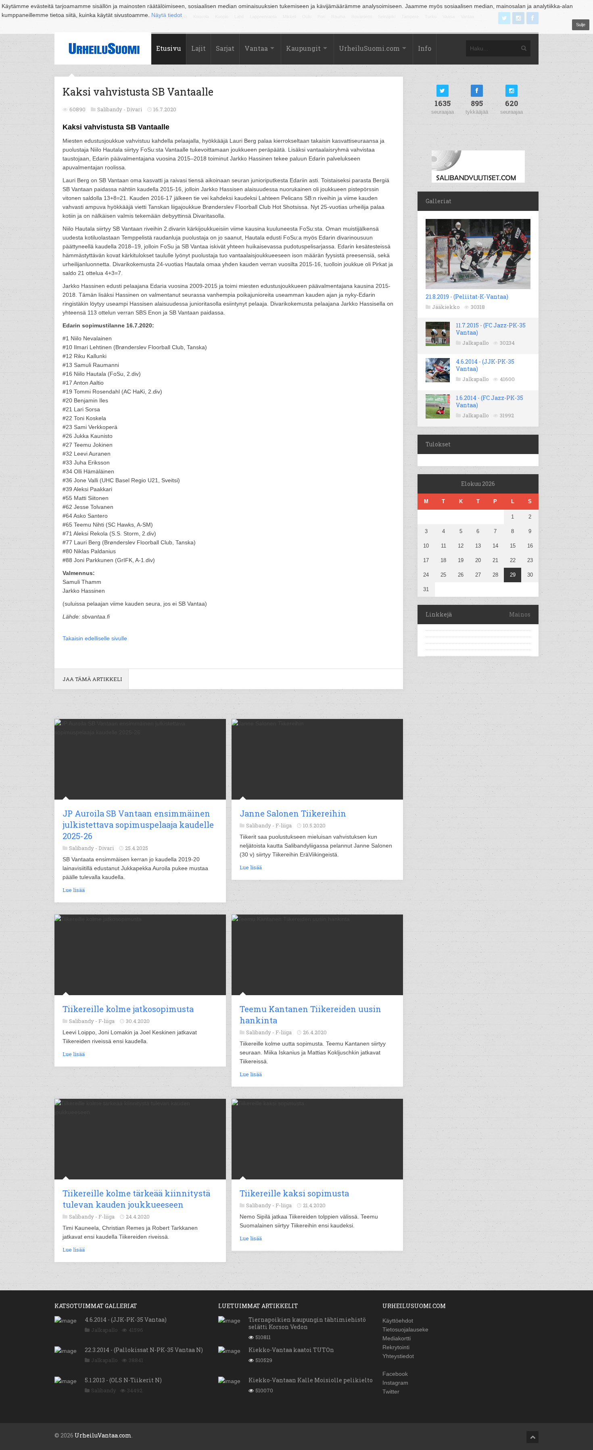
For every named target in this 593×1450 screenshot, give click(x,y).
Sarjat (225, 48)
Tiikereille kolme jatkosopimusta (128, 1009)
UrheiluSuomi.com (369, 48)
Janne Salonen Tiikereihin (293, 813)
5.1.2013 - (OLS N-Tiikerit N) (123, 1380)
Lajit (198, 48)
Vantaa (256, 48)
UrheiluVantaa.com (103, 1435)
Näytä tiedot (166, 15)
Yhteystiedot (398, 1356)
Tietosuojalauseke (405, 1329)
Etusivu (168, 48)
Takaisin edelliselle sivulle (95, 638)
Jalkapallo (475, 342)
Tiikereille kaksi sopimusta (294, 1193)
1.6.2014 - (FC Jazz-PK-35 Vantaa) (489, 401)
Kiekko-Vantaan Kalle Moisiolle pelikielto (310, 1380)
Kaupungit (303, 48)
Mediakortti (396, 1338)
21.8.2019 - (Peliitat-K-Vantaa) (467, 296)
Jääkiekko (446, 306)
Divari (134, 109)
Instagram (395, 1382)
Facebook (395, 1374)
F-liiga (284, 825)
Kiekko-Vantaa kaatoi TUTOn (291, 1350)
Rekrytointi (395, 1347)
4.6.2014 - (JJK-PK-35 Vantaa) (485, 365)
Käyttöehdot (397, 1320)
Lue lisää (74, 890)
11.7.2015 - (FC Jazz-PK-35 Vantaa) (491, 328)
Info (424, 48)
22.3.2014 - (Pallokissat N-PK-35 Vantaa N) (144, 1350)
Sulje (580, 24)
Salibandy (103, 1390)
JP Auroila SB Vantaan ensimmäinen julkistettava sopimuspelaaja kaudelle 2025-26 (138, 824)
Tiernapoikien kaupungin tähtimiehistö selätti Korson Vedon (307, 1323)
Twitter (390, 1391)
